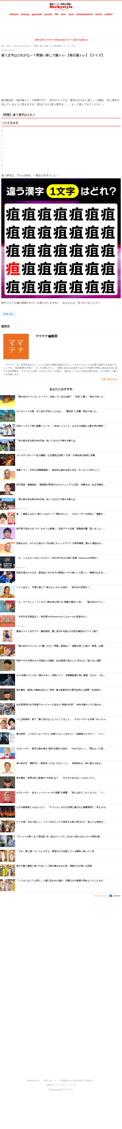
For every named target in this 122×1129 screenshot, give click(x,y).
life (56, 14)
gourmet (37, 14)
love (63, 14)
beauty (25, 14)
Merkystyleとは (33, 1080)
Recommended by (102, 896)
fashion (13, 14)
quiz (71, 14)
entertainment (84, 14)
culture (108, 14)
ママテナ (63, 1085)
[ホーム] (2, 46)
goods (48, 14)
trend (98, 14)
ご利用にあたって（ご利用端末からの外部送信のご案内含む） (68, 1080)
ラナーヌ (72, 1085)
